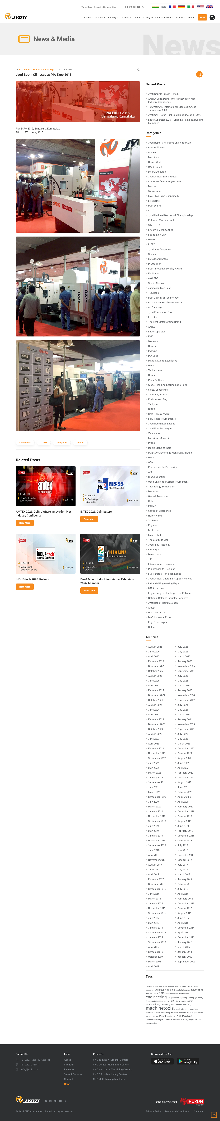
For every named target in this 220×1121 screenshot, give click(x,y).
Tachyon (153, 404)
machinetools (160, 1008)
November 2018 (156, 840)
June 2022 (183, 763)
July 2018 (182, 845)
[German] (181, 6)
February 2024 (156, 719)
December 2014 (185, 927)
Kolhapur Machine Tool (161, 220)
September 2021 (157, 782)
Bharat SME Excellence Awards (165, 302)
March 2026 (183, 656)
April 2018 (153, 855)
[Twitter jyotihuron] (143, 7)
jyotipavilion (152, 1004)
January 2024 (184, 719)
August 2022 (184, 758)
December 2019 (185, 811)
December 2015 (185, 903)
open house (198, 1013)
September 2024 (186, 700)
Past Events (25, 69)
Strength (69, 1064)
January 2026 (184, 661)
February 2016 (185, 898)
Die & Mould (155, 554)
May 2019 (153, 830)
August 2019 (184, 821)
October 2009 (155, 956)
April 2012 (153, 947)
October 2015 (184, 908)
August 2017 (155, 864)
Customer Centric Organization (165, 181)
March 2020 (154, 806)
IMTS (151, 457)
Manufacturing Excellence (162, 360)
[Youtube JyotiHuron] (138, 7)
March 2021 (154, 792)
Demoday (153, 491)
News (151, 365)
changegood (150, 990)
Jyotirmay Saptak (157, 394)
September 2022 (157, 758)
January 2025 (184, 690)
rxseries (176, 1020)
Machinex (153, 157)
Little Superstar (156, 331)
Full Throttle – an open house (164, 573)
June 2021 (183, 787)
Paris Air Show (156, 380)
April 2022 (182, 767)
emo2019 (159, 993)
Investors (153, 317)
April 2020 (182, 801)
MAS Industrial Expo (159, 617)
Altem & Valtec (181, 986)
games (198, 997)
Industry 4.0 (154, 549)
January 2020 (155, 811)
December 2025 (156, 666)
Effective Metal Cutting (160, 229)
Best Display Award (159, 413)
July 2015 (153, 918)
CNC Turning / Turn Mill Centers (110, 1059)
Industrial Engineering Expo (163, 583)
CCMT (151, 501)
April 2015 (182, 922)
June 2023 (153, 738)
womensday (151, 1023)
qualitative (171, 1016)
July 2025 (182, 675)
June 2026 (153, 651)
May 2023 (182, 738)
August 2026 (155, 646)
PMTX (151, 442)
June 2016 (153, 893)
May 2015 (153, 922)
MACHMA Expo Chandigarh (163, 195)
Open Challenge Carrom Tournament (168, 481)
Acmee (152, 152)
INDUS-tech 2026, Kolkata (32, 579)
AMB (150, 472)
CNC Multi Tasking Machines (109, 1079)
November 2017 (156, 859)
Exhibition (38, 69)
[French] (172, 6)
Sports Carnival (156, 283)
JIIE (150, 559)
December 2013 (185, 937)
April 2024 (153, 714)
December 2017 (185, 855)
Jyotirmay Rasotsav (159, 544)
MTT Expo (153, 530)
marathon (193, 1009)
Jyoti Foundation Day (160, 312)
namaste (182, 1013)
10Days (149, 986)
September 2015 (157, 913)
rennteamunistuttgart (154, 1020)
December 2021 (185, 777)
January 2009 (184, 956)
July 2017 (182, 864)
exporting (183, 998)
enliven (200, 1111)
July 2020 (153, 801)
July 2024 (182, 704)
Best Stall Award (157, 147)
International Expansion (161, 564)
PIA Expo (50, 69)
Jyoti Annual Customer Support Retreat (170, 578)
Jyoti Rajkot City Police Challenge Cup (169, 142)
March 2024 (183, 714)
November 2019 (156, 816)
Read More (24, 522)
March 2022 (154, 772)
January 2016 (155, 903)
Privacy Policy (154, 1111)
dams (187, 990)
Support (97, 6)
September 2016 (157, 888)
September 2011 (157, 951)
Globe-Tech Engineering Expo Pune (167, 384)
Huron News (155, 515)
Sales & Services (73, 1074)
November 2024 (186, 695)
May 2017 (182, 869)
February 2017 (156, 879)
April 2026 (153, 656)
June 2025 (153, 680)
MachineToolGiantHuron (181, 1005)
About (67, 1059)
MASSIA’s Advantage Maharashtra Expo (170, 452)
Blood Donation (157, 476)
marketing (150, 1012)
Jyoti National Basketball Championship (170, 215)
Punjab (163, 1016)
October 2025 (155, 670)
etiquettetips (173, 998)
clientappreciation (165, 989)
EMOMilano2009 (182, 993)
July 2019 (153, 825)
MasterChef (154, 535)
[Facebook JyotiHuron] (126, 7)
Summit (152, 254)
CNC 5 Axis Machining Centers (110, 1074)
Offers (151, 462)
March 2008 (154, 961)
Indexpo (152, 350)
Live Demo (154, 200)
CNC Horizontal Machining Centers (112, 1069)
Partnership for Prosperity (162, 467)
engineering (156, 996)
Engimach (153, 525)
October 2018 (184, 840)
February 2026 (156, 661)
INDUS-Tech (154, 263)
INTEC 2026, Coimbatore (96, 511)
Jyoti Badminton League (161, 423)
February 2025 (156, 690)
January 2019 (155, 835)
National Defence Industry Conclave (168, 597)
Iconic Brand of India (159, 447)
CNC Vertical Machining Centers (111, 1064)
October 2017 (184, 859)
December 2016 (156, 884)
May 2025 (182, 680)
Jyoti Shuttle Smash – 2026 (163, 93)
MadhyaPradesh (182, 1009)
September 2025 (186, 670)
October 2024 (155, 700)
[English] (209, 6)
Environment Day (157, 399)
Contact (68, 1079)
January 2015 (155, 927)
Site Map (106, 6)
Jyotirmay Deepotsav (160, 249)
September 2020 (157, 796)
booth (81, 442)
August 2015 (184, 913)
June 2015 (183, 918)
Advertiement (168, 986)
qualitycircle (184, 1016)
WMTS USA (154, 225)
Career (115, 6)
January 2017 (184, 879)
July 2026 (182, 646)
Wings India (154, 191)
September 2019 (157, 821)
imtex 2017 (169, 1001)
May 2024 (182, 709)
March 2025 (183, 685)
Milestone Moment (158, 438)
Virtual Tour (86, 6)
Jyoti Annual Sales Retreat (162, 176)
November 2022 (156, 753)
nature (190, 1012)
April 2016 (182, 893)
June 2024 (153, 709)
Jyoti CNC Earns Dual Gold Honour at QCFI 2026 (174, 114)
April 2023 (153, 743)
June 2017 (153, 869)
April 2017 (153, 874)
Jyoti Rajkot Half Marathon (163, 602)
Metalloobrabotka (158, 258)
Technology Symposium (161, 486)
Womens (153, 341)
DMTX (151, 409)
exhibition (26, 442)
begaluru (62, 442)
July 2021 (153, 787)
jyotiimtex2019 (187, 1001)
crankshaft (180, 990)
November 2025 (186, 666)
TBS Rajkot (154, 292)
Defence (152, 627)
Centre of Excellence (159, 510)
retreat (168, 1019)
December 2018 (185, 835)
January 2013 (184, 942)
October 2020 (184, 792)
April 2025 (153, 685)
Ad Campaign (155, 307)
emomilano (170, 993)
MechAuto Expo (157, 171)
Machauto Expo (157, 612)
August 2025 (155, 675)
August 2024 (155, 704)
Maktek (152, 186)
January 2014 (155, 937)
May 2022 (153, 767)
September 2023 (186, 729)
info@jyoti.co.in (29, 1069)
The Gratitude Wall (158, 539)
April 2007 (153, 966)
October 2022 (184, 753)
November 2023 (186, 724)
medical (174, 1012)
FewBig (191, 998)
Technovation (155, 370)
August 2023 (155, 733)
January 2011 (184, 951)
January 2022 (155, 777)
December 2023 (156, 724)
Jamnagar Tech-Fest (159, 287)
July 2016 (182, 888)
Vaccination (154, 433)
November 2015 (156, 908)
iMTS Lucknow (156, 588)
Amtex (151, 607)
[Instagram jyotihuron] (130, 7)
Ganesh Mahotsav (158, 496)
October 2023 (155, 729)
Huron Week (155, 162)
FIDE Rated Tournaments (162, 418)
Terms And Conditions (177, 1111)
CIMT (151, 210)
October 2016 (184, 884)
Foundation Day (157, 234)
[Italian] (190, 6)
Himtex (152, 346)
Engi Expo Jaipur (157, 622)
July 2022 (153, 763)
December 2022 (185, 748)
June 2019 (183, 825)
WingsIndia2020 (194, 1020)
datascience (197, 989)
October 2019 (184, 816)
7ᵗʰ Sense (153, 520)
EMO (150, 336)
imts (177, 1000)
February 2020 (185, 806)
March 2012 (183, 947)
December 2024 (156, 695)
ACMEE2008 (157, 986)
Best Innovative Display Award (165, 268)
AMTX (151, 326)
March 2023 (183, 743)
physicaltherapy (152, 1016)
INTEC (151, 244)
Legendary (165, 1004)
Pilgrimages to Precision (161, 568)
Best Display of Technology (163, 297)
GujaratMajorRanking (154, 1001)
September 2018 (157, 845)
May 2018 (182, 850)
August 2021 (184, 782)
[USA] (200, 6)
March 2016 (154, 898)
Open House (155, 166)
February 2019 (185, 830)
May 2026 (182, 651)
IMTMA (152, 505)
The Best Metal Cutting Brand (164, 321)
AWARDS (153, 278)
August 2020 (184, 796)
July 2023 (182, 733)
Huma (151, 375)
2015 (44, 442)
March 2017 (183, 874)
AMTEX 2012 (193, 986)
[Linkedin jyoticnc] (134, 7)
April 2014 (182, 932)
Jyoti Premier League (160, 428)
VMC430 (184, 1020)
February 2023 (156, 748)
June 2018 (153, 850)
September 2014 (157, 932)
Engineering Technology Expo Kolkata (169, 593)
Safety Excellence (158, 389)
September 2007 (186, 961)
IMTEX (151, 239)
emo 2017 (150, 993)
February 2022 (185, 772)
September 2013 (157, 942)
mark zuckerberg (163, 1013)
